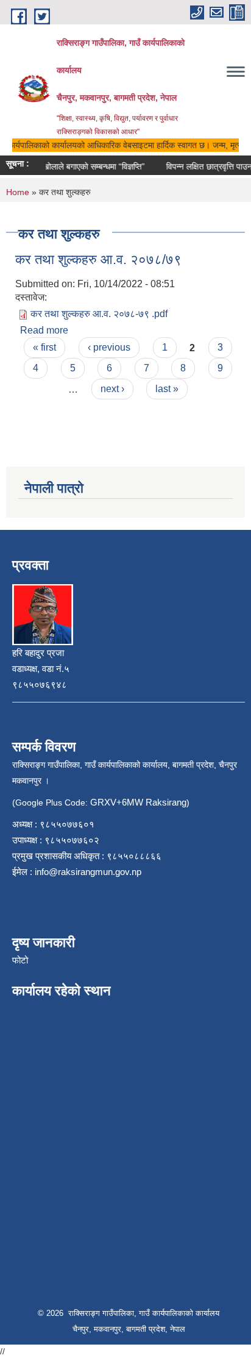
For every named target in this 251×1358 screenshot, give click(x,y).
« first (44, 347)
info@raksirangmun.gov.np (88, 872)
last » (167, 389)
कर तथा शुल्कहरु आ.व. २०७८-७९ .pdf (99, 314)
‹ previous (109, 347)
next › (112, 389)
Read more (44, 330)
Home (17, 192)
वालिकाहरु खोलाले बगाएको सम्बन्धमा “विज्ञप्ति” (73, 166)
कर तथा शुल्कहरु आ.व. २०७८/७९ (98, 259)
